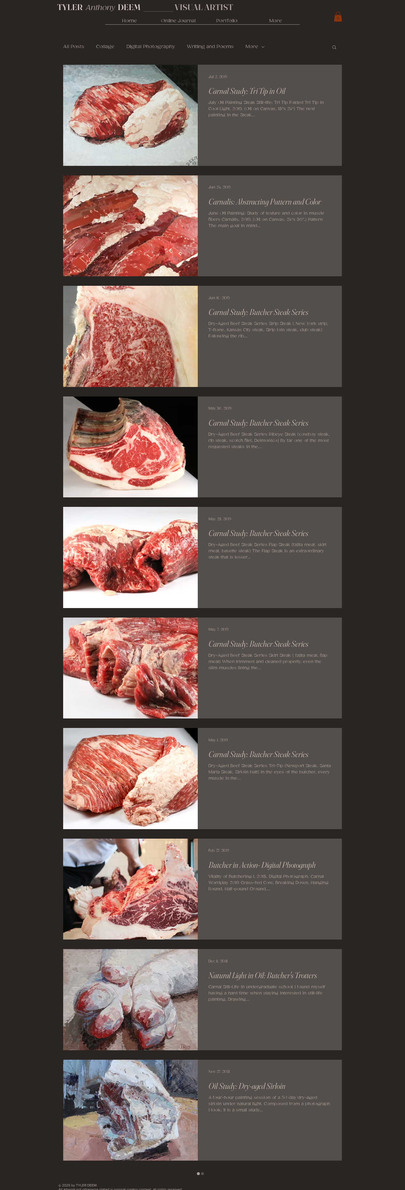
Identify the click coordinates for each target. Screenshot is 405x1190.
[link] (338, 16)
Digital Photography (150, 47)
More (251, 47)
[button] (334, 48)
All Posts (73, 47)
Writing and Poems (210, 47)
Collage (105, 47)
